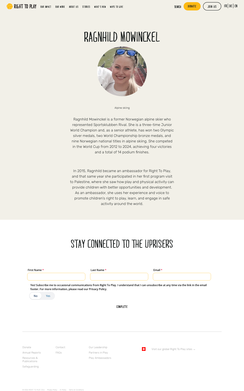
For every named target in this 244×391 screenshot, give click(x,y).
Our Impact (46, 6)
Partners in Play (98, 352)
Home (22, 6)
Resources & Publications (30, 359)
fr (225, 6)
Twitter (151, 358)
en (236, 6)
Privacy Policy (52, 390)
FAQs (59, 352)
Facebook (144, 358)
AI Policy (63, 390)
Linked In (164, 358)
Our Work (60, 6)
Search (177, 6)
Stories (86, 6)
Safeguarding (30, 366)
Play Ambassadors (100, 357)
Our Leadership (98, 347)
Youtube (171, 358)
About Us (74, 6)
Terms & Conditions (76, 390)
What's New (100, 6)
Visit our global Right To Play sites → (174, 349)
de (230, 6)
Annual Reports (31, 352)
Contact (60, 347)
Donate (26, 347)
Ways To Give (116, 6)
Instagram (122, 102)
